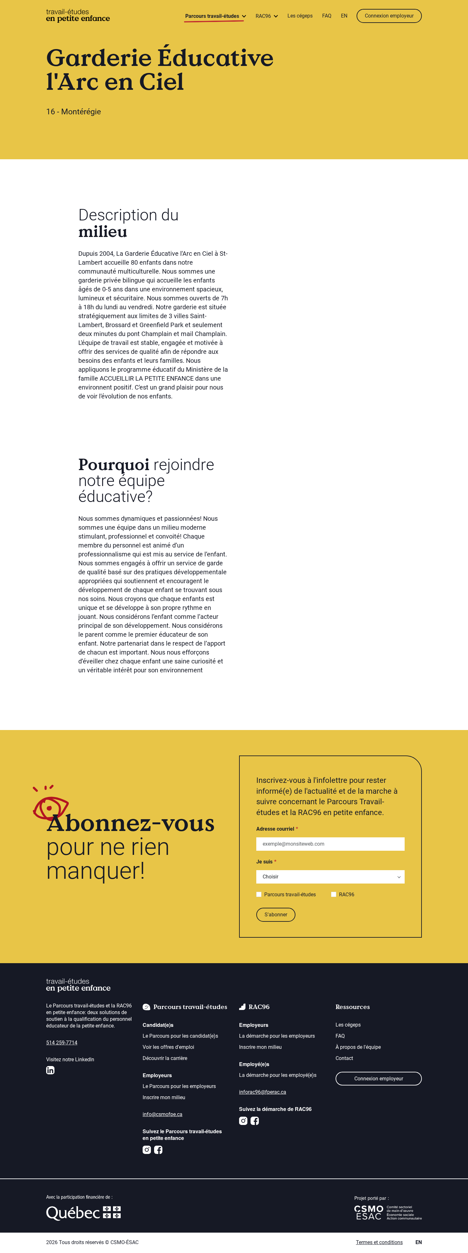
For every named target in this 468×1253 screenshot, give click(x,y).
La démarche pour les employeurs (277, 1036)
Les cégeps (300, 16)
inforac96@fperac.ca (262, 1092)
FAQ (326, 16)
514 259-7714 (61, 1043)
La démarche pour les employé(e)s (277, 1075)
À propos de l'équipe (358, 1047)
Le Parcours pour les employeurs (179, 1086)
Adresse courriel (275, 829)
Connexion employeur (389, 16)
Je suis (264, 862)
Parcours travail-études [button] (212, 16)
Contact (344, 1058)
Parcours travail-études (290, 894)
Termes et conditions (379, 1242)
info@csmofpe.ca (162, 1114)
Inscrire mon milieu (164, 1097)
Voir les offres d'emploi (168, 1047)
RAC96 (346, 894)
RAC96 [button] (264, 16)
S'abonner (276, 915)
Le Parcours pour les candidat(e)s (180, 1036)
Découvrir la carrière (165, 1058)
